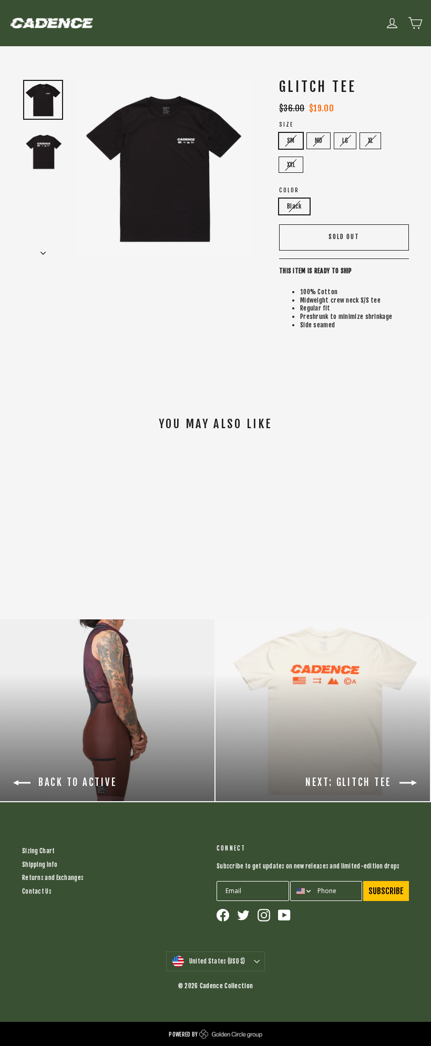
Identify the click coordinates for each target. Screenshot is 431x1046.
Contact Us (37, 891)
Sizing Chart (38, 851)
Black (294, 206)
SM (291, 140)
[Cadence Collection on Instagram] (264, 915)
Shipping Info (39, 864)
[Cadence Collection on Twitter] (243, 915)
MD (319, 140)
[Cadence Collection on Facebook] (223, 915)
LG (345, 140)
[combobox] (302, 891)
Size (286, 125)
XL (370, 140)
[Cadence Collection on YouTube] (284, 915)
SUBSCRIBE (386, 891)
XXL (291, 165)
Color (289, 190)
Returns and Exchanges (53, 878)
